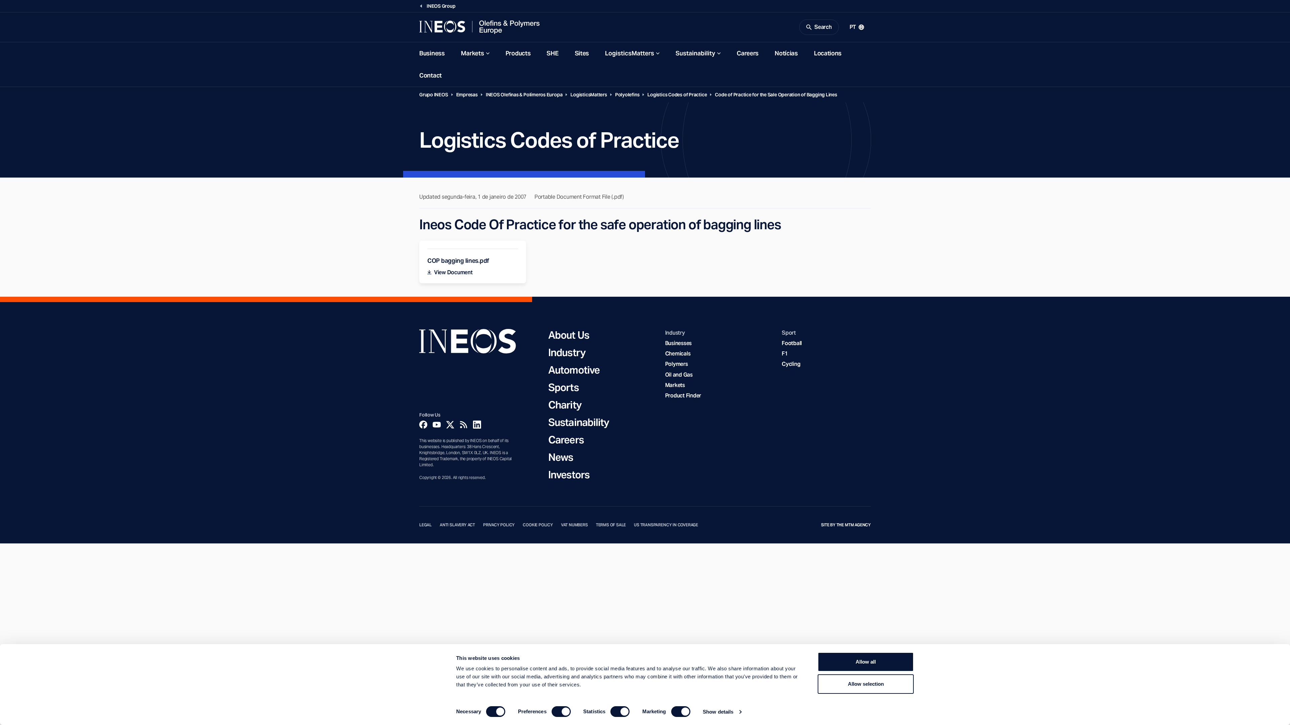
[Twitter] (450, 425)
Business (432, 53)
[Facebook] (423, 425)
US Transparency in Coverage (666, 525)
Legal (425, 525)
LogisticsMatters (629, 53)
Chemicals (678, 353)
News (560, 457)
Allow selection (866, 684)
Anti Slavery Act (457, 525)
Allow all (866, 662)
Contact (430, 75)
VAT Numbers (574, 525)
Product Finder (683, 395)
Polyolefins (627, 94)
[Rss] (464, 425)
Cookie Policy (538, 525)
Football (792, 343)
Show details (718, 712)
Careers (748, 53)
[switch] (561, 711)
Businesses (678, 343)
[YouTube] (437, 425)
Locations (828, 53)
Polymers (676, 364)
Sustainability (695, 53)
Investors (569, 475)
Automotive (574, 370)
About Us (568, 335)
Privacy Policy (499, 525)
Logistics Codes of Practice (677, 94)
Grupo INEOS (433, 94)
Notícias (786, 53)
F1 (785, 353)
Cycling (791, 364)
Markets (472, 53)
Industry (567, 352)
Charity (565, 405)
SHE (552, 53)
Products (518, 53)
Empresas (467, 94)
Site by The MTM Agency (846, 525)
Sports (563, 387)
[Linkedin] (477, 425)
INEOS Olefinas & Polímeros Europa (524, 94)
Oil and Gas (679, 375)
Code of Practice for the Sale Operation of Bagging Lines (776, 94)
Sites (582, 53)
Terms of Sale (611, 525)
